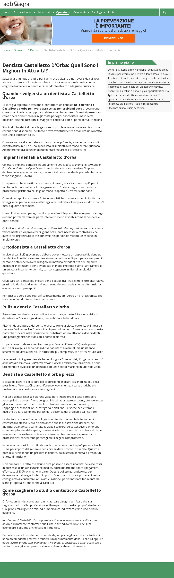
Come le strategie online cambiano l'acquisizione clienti (138, 69)
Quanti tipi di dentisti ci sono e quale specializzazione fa (138, 91)
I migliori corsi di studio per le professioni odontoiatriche (139, 82)
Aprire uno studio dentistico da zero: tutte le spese (135, 99)
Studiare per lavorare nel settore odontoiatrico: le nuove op (140, 74)
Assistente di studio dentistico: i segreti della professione (139, 78)
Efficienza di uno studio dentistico (126, 108)
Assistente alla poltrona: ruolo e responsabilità (133, 103)
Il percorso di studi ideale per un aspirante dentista (135, 86)
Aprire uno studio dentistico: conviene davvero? (134, 95)
